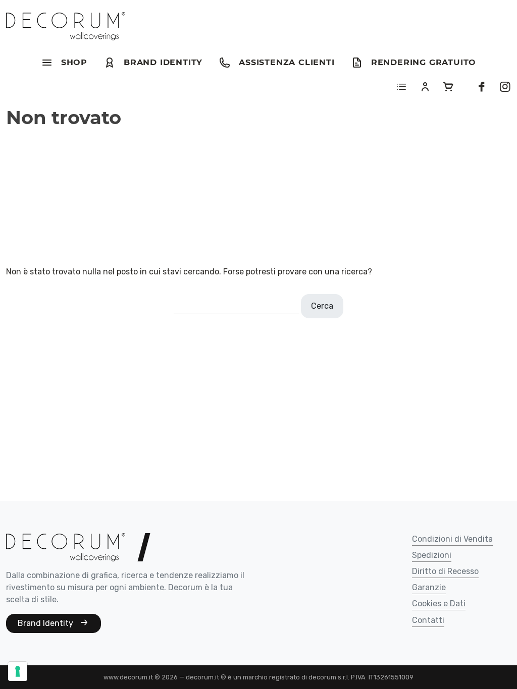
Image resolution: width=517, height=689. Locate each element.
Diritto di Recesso (445, 571)
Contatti (428, 620)
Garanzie (429, 588)
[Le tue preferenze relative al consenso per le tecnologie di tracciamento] (17, 671)
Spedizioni (431, 555)
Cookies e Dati (439, 604)
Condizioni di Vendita (452, 539)
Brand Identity (46, 623)
